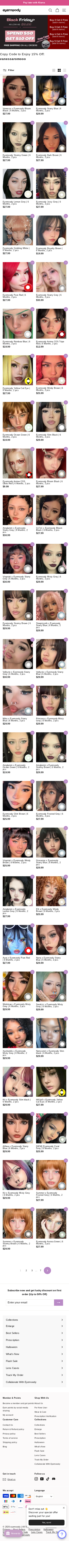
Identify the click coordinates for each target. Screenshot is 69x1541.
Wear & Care (40, 1412)
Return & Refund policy (13, 1429)
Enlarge (38, 1429)
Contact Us (8, 1425)
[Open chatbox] (61, 1534)
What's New (39, 1447)
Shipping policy (10, 1442)
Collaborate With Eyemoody (47, 1464)
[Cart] (57, 10)
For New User (40, 1408)
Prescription (40, 1438)
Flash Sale (39, 1451)
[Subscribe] (58, 1302)
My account (8, 1415)
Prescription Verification (45, 1416)
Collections (39, 1425)
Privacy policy (9, 1434)
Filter (11, 70)
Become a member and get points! (18, 1403)
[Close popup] (63, 1508)
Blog (5, 1447)
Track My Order (41, 1460)
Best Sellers (40, 1434)
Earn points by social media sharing (15, 1409)
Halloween (39, 1442)
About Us (38, 1403)
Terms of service (10, 1438)
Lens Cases (39, 1455)
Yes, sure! (46, 1522)
